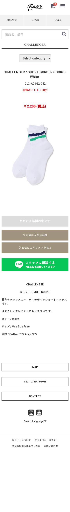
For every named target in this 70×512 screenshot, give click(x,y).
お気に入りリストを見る (36, 247)
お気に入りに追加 (36, 235)
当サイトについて (21, 440)
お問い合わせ (51, 446)
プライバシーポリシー (46, 440)
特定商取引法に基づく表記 (26, 446)
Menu (63, 3)
